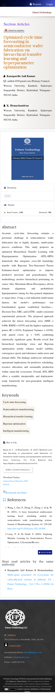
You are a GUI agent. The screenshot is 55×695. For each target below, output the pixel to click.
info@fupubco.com (21, 657)
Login (50, 4)
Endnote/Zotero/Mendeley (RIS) (15, 481)
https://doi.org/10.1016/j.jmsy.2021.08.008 (26, 528)
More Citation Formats (17, 469)
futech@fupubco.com (33, 652)
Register (37, 4)
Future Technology (41, 12)
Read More (46, 552)
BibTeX (6, 484)
